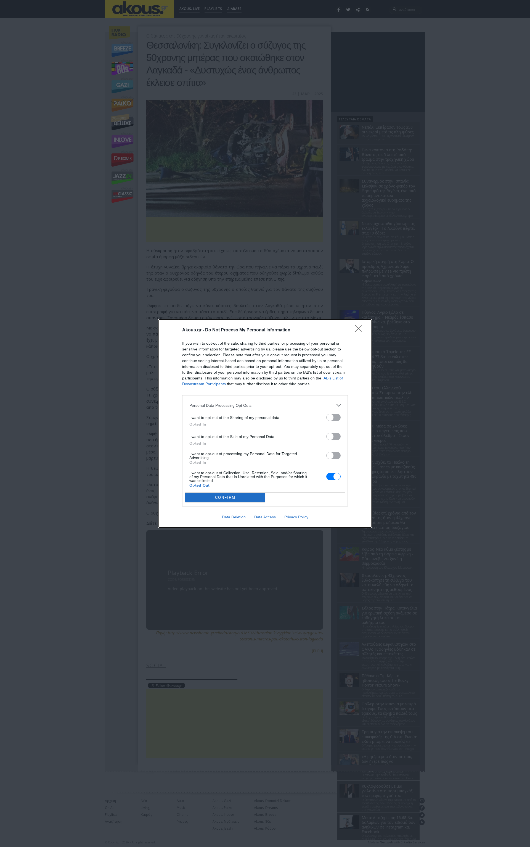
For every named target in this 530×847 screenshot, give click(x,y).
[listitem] (265, 405)
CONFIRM (225, 497)
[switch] (333, 417)
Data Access (265, 517)
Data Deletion (234, 517)
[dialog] (265, 423)
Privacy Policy (296, 517)
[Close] (360, 330)
